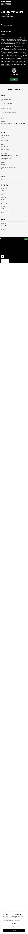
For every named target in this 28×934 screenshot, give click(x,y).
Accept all (14, 930)
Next (7, 261)
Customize (14, 926)
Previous (3, 261)
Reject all (14, 923)
